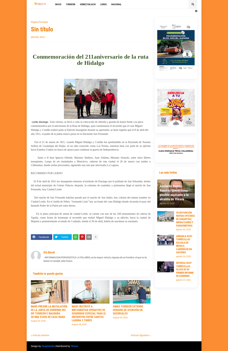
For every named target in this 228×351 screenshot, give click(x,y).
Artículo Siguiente (140, 335)
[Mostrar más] (95, 237)
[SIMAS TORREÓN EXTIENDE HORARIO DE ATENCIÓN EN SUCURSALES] (132, 292)
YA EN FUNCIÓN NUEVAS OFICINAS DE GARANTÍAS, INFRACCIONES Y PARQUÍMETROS (185, 219)
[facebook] (196, 11)
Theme (74, 346)
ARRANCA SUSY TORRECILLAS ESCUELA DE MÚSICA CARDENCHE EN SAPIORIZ (184, 244)
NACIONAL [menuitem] (116, 4)
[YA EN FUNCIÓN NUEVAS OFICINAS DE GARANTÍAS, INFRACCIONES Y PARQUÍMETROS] (165, 216)
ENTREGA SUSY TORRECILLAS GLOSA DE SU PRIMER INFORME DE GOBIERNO (185, 269)
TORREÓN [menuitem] (70, 4)
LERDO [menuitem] (103, 4)
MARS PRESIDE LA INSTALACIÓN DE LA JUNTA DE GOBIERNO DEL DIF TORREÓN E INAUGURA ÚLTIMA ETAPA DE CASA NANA (49, 311)
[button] (193, 4)
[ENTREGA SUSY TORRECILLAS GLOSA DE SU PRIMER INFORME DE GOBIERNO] (165, 266)
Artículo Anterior (41, 335)
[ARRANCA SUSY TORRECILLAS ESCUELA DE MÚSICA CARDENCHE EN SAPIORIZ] (165, 240)
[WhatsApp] (75, 237)
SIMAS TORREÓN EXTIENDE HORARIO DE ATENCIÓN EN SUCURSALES (128, 310)
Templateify (47, 346)
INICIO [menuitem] (58, 4)
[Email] (89, 237)
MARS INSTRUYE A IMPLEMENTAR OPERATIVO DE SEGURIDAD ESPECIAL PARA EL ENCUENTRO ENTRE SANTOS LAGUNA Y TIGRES (89, 313)
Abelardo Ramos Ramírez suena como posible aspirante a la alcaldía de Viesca (174, 192)
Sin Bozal (49, 252)
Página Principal (39, 22)
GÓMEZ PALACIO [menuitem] (88, 4)
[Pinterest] (82, 237)
